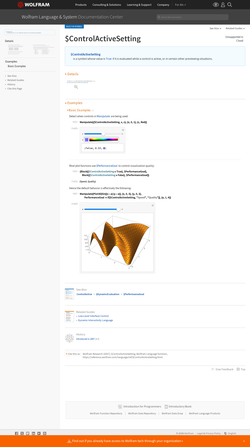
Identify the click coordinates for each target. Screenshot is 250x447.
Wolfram (189, 433)
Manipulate (103, 116)
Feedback (225, 369)
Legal (200, 433)
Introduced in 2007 (87, 339)
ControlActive (69, 81)
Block (68, 82)
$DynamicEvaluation (107, 294)
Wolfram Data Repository (142, 413)
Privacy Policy (213, 433)
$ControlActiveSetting (9, 31)
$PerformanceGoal (107, 165)
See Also (214, 28)
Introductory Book (180, 406)
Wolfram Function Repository (106, 413)
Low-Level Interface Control (93, 316)
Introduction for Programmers (142, 406)
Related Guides (234, 28)
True (15, 32)
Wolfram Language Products (204, 413)
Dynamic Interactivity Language (95, 320)
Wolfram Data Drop (173, 413)
